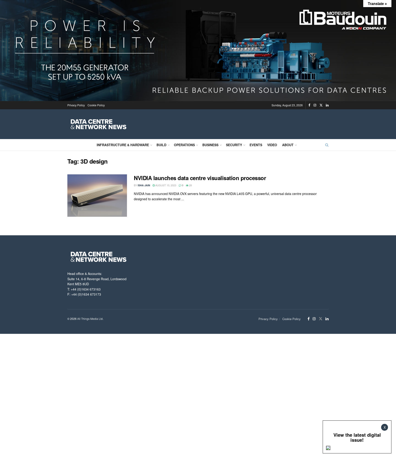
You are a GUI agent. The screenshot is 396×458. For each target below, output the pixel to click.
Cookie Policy (96, 105)
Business (210, 145)
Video (272, 145)
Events (256, 145)
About (288, 145)
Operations (184, 145)
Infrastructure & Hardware (123, 145)
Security (234, 145)
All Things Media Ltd (90, 319)
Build (161, 145)
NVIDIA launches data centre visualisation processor (200, 178)
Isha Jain (144, 185)
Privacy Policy (76, 105)
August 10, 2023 (165, 185)
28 (190, 185)
